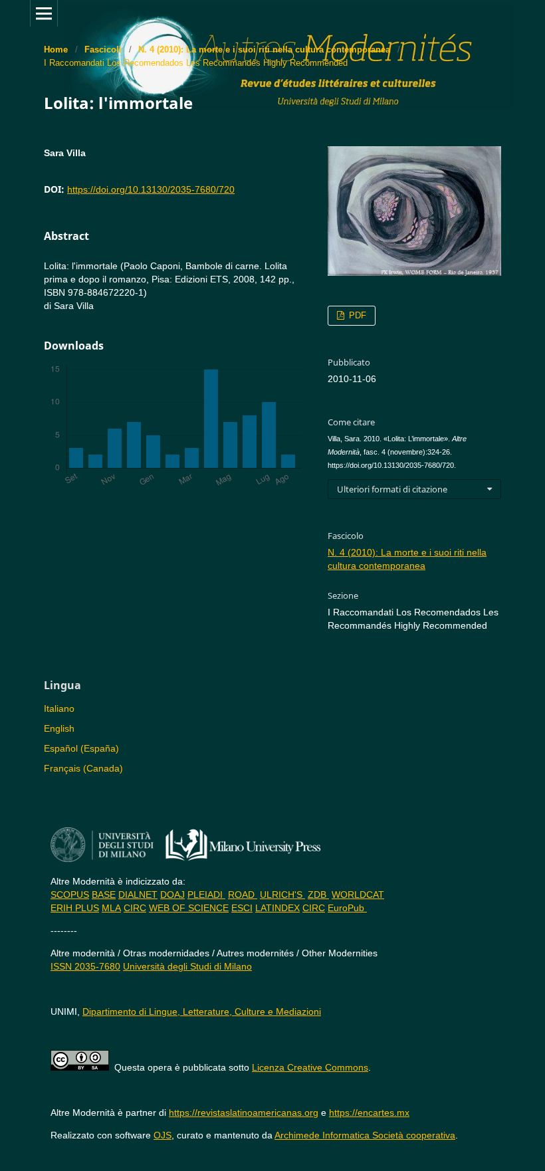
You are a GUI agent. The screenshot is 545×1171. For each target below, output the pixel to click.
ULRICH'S (282, 894)
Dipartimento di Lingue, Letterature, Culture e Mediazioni (201, 1011)
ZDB (318, 894)
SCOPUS (70, 894)
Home (56, 49)
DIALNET (138, 894)
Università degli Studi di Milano (187, 966)
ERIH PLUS (75, 908)
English (59, 728)
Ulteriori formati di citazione (392, 489)
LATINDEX (277, 908)
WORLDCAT (358, 894)
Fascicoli (103, 49)
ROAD (242, 894)
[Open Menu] (44, 13)
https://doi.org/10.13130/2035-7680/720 (151, 189)
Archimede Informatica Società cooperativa (364, 1135)
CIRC (135, 908)
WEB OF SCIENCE (189, 908)
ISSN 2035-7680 (85, 966)
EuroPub (347, 908)
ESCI (242, 908)
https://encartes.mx (369, 1112)
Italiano (59, 708)
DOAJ (172, 894)
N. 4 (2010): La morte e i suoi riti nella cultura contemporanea (264, 49)
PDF (356, 315)
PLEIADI (206, 894)
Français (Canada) (83, 768)
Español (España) (81, 748)
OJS (162, 1135)
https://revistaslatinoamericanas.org (243, 1112)
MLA (111, 908)
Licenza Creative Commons (310, 1067)
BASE (104, 894)
